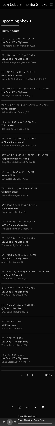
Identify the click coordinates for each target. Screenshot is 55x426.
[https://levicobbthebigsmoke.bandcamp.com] (27, 407)
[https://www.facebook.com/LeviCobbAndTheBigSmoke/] (12, 407)
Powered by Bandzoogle (27, 416)
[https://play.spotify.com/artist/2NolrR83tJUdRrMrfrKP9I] (43, 407)
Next (47, 375)
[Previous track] (4, 421)
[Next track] (14, 421)
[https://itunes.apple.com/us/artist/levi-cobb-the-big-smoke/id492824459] (35, 407)
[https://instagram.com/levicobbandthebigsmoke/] (20, 407)
